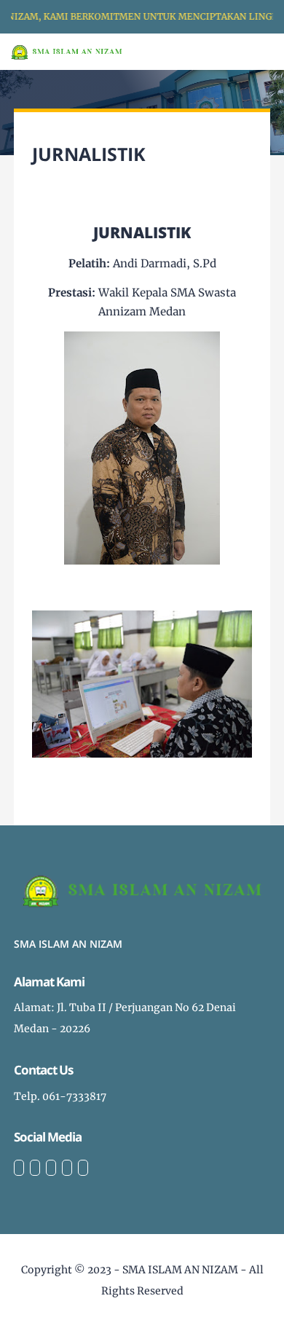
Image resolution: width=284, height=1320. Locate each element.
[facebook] (19, 1168)
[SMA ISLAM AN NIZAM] (66, 51)
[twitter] (35, 1168)
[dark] (247, 52)
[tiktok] (67, 1168)
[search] (223, 51)
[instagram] (51, 1168)
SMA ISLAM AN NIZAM (180, 1269)
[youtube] (83, 1168)
